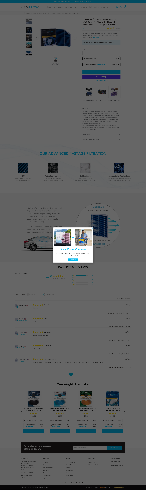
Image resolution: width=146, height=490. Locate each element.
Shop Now (73, 259)
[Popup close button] (92, 228)
